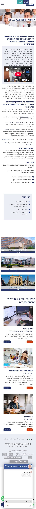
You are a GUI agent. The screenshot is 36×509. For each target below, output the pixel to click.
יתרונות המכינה (24, 117)
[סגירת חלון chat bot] (5, 465)
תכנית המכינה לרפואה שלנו (16, 122)
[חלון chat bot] (18, 486)
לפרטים (18, 252)
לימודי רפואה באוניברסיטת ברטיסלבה (18, 288)
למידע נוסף (7, 342)
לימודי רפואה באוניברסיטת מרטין (18, 269)
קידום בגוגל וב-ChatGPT (19, 439)
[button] (26, 2)
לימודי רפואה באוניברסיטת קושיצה (18, 250)
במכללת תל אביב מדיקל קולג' (26, 109)
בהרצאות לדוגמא (7, 139)
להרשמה (29, 342)
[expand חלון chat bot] (7, 465)
